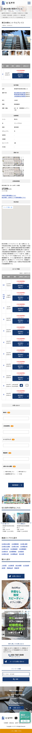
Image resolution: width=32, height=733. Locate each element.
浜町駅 (3, 568)
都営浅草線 (17, 93)
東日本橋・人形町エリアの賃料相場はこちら (14, 197)
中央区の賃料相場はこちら (9, 195)
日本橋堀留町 (22, 549)
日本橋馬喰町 (12, 551)
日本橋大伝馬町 (6, 544)
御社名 (4, 412)
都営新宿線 (17, 94)
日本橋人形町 (5, 549)
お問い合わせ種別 (7, 466)
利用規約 (6, 723)
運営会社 (11, 723)
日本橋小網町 (23, 544)
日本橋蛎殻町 (15, 544)
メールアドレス (7, 439)
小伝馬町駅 (11, 565)
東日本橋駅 (23, 93)
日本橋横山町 (14, 554)
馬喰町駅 (23, 96)
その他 (20, 474)
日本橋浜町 (21, 551)
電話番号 (5, 453)
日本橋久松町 (5, 554)
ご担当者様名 (6, 426)
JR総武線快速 (17, 96)
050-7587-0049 (17, 655)
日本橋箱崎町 (14, 549)
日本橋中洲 (5, 551)
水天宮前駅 (26, 565)
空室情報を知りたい (10, 474)
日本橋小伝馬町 (6, 546)
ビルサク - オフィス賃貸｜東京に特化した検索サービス (8, 3)
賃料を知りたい (22, 471)
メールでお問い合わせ (17, 661)
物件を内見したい (9, 471)
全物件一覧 (17, 723)
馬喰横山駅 (23, 94)
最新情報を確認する (20, 75)
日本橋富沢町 (23, 546)
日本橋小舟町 (15, 546)
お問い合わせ (16, 576)
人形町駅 (4, 565)
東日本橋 (21, 554)
